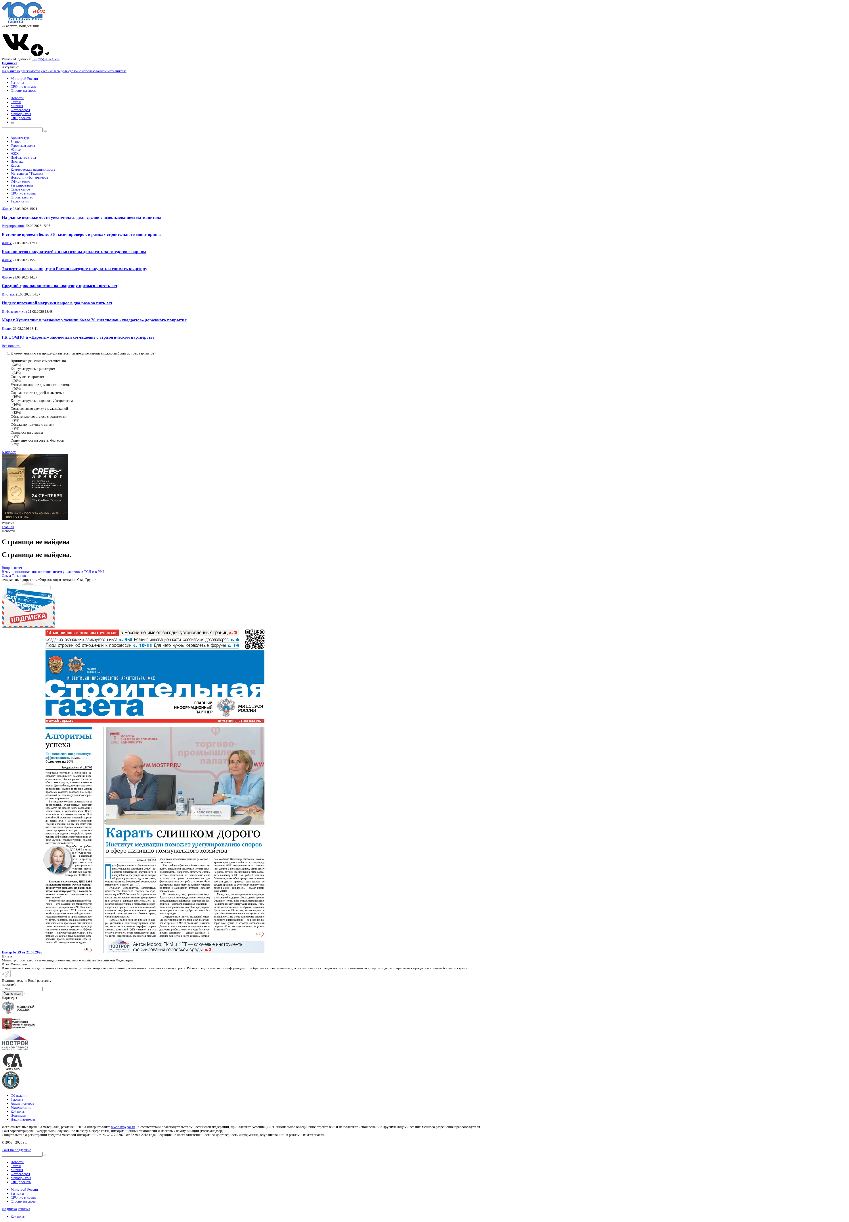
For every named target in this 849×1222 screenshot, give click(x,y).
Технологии (20, 201)
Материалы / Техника (27, 173)
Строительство (22, 197)
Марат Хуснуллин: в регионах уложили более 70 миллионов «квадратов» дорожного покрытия (94, 320)
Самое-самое (20, 189)
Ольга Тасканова (14, 576)
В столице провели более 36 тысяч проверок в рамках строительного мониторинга (82, 234)
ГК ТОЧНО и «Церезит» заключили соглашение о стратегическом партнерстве (78, 337)
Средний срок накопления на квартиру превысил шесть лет (59, 285)
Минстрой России (24, 78)
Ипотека (17, 161)
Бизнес (16, 141)
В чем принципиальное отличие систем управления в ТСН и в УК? (53, 572)
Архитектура (20, 137)
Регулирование (22, 185)
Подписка (18, 1115)
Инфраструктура (23, 157)
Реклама (17, 1099)
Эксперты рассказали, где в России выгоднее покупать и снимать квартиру (74, 268)
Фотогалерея (20, 1174)
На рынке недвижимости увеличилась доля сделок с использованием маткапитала (64, 71)
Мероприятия (21, 1107)
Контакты (18, 1111)
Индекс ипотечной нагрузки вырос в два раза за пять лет (57, 303)
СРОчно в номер (23, 86)
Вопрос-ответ (12, 568)
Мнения (17, 1170)
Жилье (16, 149)
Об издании (20, 1095)
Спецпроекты (21, 1182)
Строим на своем (23, 90)
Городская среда (23, 145)
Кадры (16, 165)
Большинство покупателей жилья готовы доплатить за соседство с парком (74, 251)
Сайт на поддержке (16, 1150)
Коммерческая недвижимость (33, 169)
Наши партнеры (23, 1119)
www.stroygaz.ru (123, 1127)
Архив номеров (22, 1103)
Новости (17, 1162)
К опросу (9, 452)
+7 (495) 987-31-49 (45, 59)
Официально (20, 181)
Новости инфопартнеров (29, 177)
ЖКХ (15, 153)
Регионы (17, 82)
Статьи (16, 1166)
